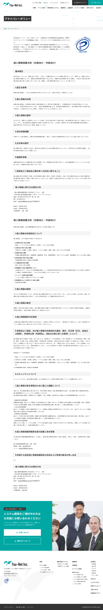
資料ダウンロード (81, 2)
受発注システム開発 (63, 564)
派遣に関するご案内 (20, 607)
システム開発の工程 (78, 574)
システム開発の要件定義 (79, 581)
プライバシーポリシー (9, 607)
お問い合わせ (24, 532)
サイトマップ (30, 607)
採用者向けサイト (65, 2)
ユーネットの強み (80, 8)
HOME (34, 8)
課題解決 (63, 8)
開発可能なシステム (53, 8)
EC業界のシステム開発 (63, 566)
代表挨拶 (93, 571)
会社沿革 (93, 566)
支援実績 (70, 8)
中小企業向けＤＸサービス (47, 572)
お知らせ (45, 2)
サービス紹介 (42, 8)
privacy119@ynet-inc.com (25, 201)
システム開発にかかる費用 (79, 577)
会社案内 (98, 8)
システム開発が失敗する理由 (80, 579)
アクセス (93, 568)
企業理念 (93, 573)
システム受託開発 (44, 567)
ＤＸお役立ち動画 (36, 2)
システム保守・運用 (45, 570)
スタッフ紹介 (94, 575)
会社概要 (93, 564)
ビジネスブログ (54, 2)
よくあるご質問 (77, 583)
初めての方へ (90, 8)
